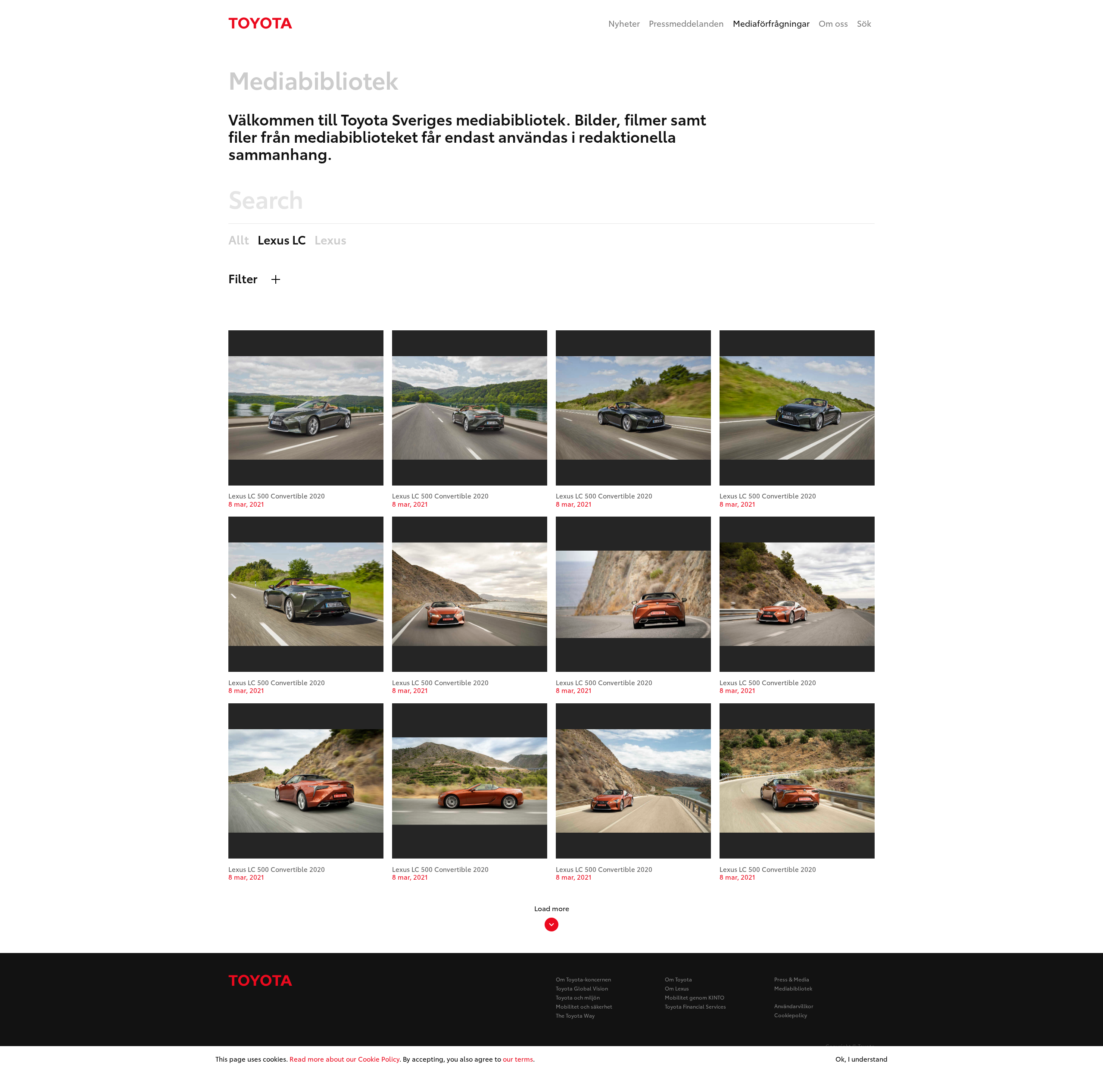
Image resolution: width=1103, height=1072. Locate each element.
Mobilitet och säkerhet (584, 1006)
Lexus (330, 240)
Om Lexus (677, 988)
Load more (551, 908)
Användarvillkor (793, 1005)
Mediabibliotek (793, 988)
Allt (238, 240)
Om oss (833, 23)
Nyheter (624, 23)
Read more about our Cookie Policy (344, 1058)
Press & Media (791, 979)
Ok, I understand (861, 1059)
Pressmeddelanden (686, 23)
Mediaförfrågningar (771, 23)
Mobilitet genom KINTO (694, 997)
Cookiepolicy (790, 1015)
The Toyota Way (575, 1015)
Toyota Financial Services (695, 1006)
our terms (518, 1058)
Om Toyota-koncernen (583, 979)
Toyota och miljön (578, 997)
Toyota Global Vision (582, 988)
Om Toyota (678, 979)
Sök (864, 23)
